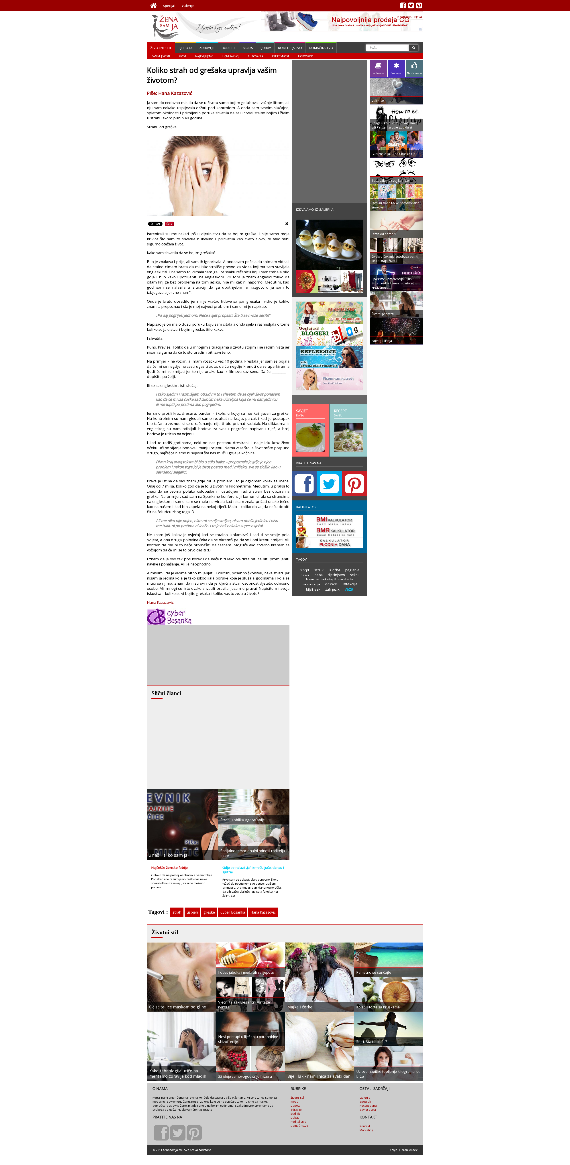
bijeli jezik (313, 589)
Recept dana (368, 1106)
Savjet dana (368, 1110)
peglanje (352, 569)
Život (182, 56)
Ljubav (265, 47)
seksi (354, 574)
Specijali (169, 5)
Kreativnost (280, 56)
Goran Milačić (408, 1150)
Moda (248, 47)
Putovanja (255, 56)
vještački (331, 584)
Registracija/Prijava (409, 17)
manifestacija (311, 584)
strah (177, 912)
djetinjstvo (336, 574)
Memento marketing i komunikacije (329, 579)
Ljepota (185, 47)
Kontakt (365, 1126)
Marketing (366, 1130)
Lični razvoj (230, 56)
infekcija (350, 583)
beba (318, 574)
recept (304, 570)
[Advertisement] (180, 655)
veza (349, 589)
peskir (305, 575)
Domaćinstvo (321, 47)
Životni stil (161, 47)
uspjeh (192, 912)
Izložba (334, 569)
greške (209, 912)
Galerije (188, 5)
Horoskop (305, 56)
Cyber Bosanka (232, 912)
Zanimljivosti (160, 56)
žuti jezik (332, 589)
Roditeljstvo (290, 47)
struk (319, 569)
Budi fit (229, 47)
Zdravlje (207, 47)
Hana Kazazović (160, 602)
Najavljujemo (204, 56)
